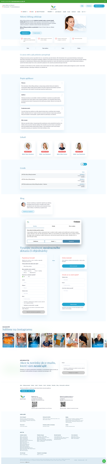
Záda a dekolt (45, 419)
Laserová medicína (31, 419)
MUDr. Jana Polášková (41, 441)
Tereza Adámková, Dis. (58, 436)
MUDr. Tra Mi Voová (23, 443)
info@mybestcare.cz (15, 6)
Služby (32, 385)
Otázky (78, 48)
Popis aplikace (45, 48)
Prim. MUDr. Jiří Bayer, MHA (42, 436)
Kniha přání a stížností (8, 5)
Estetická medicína (30, 418)
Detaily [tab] (53, 226)
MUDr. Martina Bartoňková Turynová (26, 447)
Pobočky (89, 6)
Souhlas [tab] (35, 226)
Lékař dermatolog (69, 422)
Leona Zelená (56, 438)
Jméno (23, 280)
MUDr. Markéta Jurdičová (24, 445)
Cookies (75, 459)
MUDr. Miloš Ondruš (23, 441)
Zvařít (105, 1)
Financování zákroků (23, 426)
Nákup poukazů (41, 11)
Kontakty (49, 385)
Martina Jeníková (66, 437)
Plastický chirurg (79, 421)
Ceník (78, 11)
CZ (84, 11)
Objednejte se (98, 6)
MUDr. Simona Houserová (24, 442)
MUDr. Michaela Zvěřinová (24, 444)
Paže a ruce (58, 418)
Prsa (46, 418)
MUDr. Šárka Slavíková (24, 437)
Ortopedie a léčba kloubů (31, 420)
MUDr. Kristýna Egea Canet (24, 444)
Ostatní (49, 419)
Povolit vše (71, 241)
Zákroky (24, 11)
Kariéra (67, 417)
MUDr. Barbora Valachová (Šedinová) (26, 440)
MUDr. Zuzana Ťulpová (31, 448)
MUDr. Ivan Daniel (40, 454)
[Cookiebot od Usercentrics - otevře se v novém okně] (74, 222)
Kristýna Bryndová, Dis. (58, 437)
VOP (86, 459)
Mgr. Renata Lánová (62, 438)
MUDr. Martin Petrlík (74, 436)
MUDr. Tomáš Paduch (48, 439)
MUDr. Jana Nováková (24, 438)
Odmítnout (35, 241)
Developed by (22, 462)
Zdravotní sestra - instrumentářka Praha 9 (73, 419)
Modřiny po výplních (28, 211)
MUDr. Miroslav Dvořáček (75, 437)
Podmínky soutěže (46, 426)
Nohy (54, 418)
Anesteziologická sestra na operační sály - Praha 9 (74, 420)
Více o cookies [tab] (72, 226)
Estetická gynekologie (24, 419)
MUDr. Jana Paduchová (24, 439)
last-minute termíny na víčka (17, 1)
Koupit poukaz (36, 33)
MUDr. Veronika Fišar (23, 449)
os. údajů (36, 305)
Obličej (44, 418)
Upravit (52, 241)
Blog (69, 11)
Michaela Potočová (57, 439)
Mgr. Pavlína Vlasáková (24, 450)
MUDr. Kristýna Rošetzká (47, 440)
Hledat (82, 6)
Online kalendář (73, 266)
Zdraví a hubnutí (23, 421)
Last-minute (58, 11)
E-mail (63, 282)
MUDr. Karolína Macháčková (25, 446)
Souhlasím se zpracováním (31, 305)
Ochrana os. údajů (81, 459)
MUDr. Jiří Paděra (40, 440)
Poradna (40, 385)
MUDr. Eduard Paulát (23, 448)
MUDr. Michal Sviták (40, 439)
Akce (32, 11)
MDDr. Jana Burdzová (23, 436)
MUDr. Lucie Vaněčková (41, 438)
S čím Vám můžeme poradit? (67, 288)
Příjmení (23, 285)
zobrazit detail (28, 151)
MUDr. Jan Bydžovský (23, 454)
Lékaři (64, 11)
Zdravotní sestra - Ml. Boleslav (71, 421)
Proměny (50, 11)
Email (23, 296)
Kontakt (74, 11)
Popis (28, 48)
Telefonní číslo (25, 291)
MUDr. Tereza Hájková (75, 438)
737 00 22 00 (6, 6)
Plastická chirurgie (23, 418)
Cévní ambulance (23, 420)
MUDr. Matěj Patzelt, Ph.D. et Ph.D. (43, 437)
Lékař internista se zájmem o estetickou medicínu (74, 418)
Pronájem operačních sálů (70, 426)
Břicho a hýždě (50, 418)
